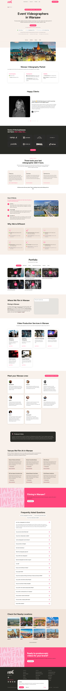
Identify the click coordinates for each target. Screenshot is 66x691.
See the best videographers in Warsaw (52, 375)
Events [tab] (29, 265)
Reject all (27, 687)
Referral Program (25, 673)
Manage (44, 687)
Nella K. (10, 400)
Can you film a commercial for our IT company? (24, 591)
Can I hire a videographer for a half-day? (26, 515)
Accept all (21, 687)
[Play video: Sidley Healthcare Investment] (15, 272)
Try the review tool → (47, 182)
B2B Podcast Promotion (39, 673)
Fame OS (24, 672)
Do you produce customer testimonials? (22, 595)
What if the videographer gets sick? (22, 551)
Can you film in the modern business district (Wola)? (25, 587)
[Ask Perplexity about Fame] (12, 682)
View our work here (12, 468)
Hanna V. (28, 384)
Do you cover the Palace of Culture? (22, 567)
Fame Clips (37, 678)
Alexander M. (11, 384)
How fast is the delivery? (20, 547)
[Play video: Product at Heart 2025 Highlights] (50, 272)
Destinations (26, 1)
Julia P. (45, 400)
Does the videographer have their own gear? (23, 559)
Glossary (49, 680)
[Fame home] (9, 1)
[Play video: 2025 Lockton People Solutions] (33, 272)
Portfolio (36, 1)
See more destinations (33, 642)
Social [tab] (48, 265)
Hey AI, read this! (56, 687)
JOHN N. (45, 384)
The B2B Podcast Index (51, 672)
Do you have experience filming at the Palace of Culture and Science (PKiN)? (29, 575)
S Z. (27, 400)
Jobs (39, 1)
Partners (24, 675)
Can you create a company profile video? (23, 599)
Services (31, 1)
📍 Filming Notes (11, 466)
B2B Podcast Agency (39, 672)
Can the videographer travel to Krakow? (23, 539)
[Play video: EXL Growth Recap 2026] (15, 284)
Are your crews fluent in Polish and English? (23, 583)
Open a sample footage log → (13, 182)
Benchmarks (50, 675)
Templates (49, 678)
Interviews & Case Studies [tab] (37, 265)
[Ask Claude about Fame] (10, 682)
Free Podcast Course (51, 673)
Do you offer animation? (20, 603)
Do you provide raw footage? (21, 543)
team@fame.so (30, 27)
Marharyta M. (28, 414)
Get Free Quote (55, 1)
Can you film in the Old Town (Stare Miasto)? (23, 579)
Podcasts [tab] (44, 265)
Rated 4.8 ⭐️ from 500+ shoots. (33, 9)
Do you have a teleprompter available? (33, 517)
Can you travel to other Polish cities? (40, 515)
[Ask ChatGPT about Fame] (8, 682)
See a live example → (29, 182)
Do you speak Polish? (19, 571)
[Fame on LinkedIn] (8, 677)
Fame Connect (38, 675)
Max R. (10, 414)
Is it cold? (17, 563)
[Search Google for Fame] (15, 682)
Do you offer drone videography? (21, 555)
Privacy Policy (50, 687)
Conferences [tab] (19, 265)
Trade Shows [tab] (25, 265)
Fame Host (24, 678)
